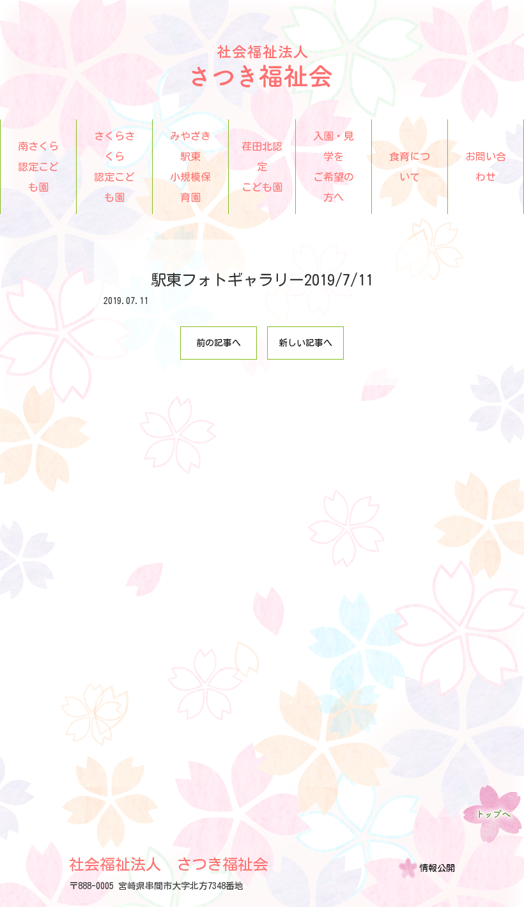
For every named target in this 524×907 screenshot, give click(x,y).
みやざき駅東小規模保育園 (190, 166)
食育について (409, 166)
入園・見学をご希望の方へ (333, 166)
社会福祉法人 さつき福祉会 (168, 864)
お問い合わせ (485, 166)
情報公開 (437, 868)
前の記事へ (218, 343)
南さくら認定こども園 (38, 166)
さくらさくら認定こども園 (114, 166)
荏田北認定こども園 (262, 166)
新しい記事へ (305, 343)
